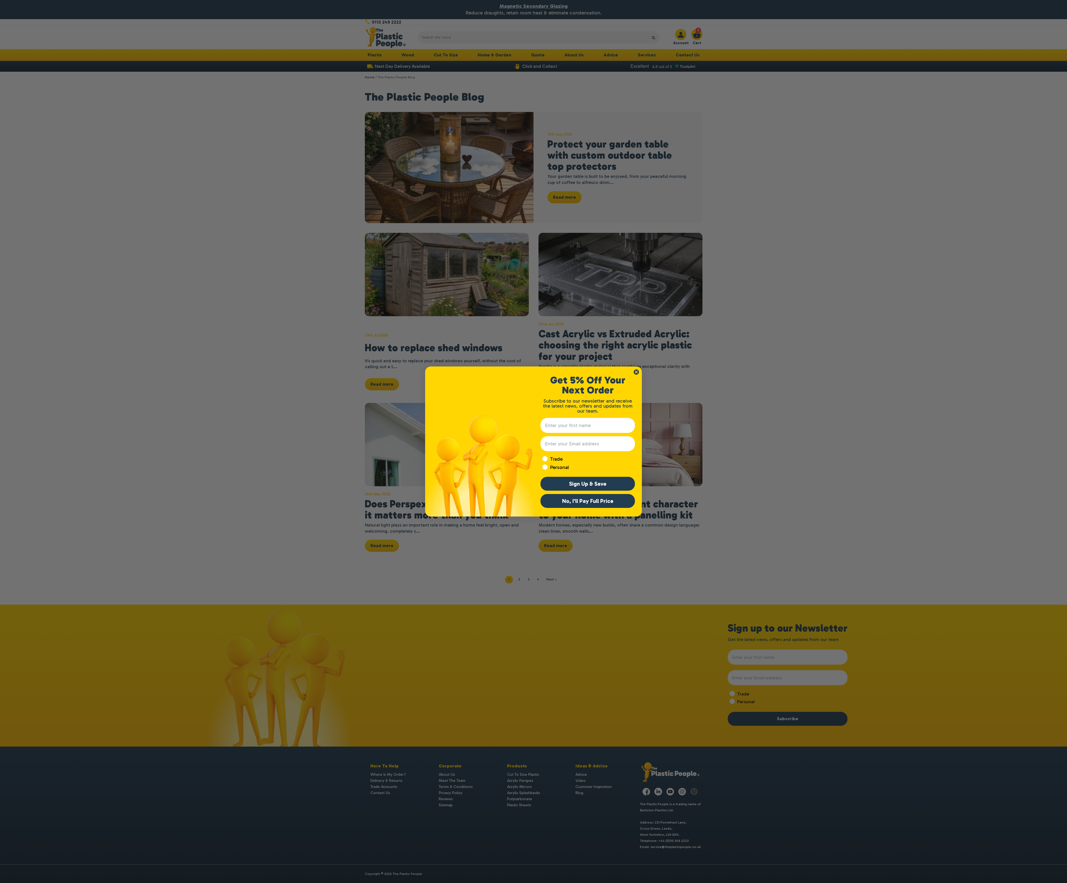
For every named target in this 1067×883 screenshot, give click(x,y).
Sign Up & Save (587, 483)
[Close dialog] (636, 372)
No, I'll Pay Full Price (587, 501)
